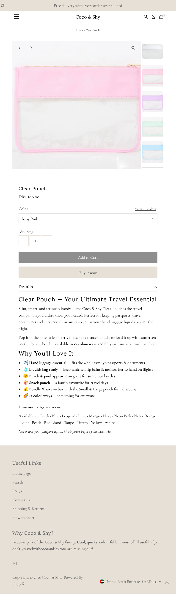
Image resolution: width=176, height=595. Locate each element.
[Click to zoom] (133, 48)
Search (17, 482)
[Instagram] (3, 5)
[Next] (31, 48)
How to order (23, 517)
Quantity (26, 231)
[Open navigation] (16, 16)
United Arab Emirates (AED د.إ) (131, 581)
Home (79, 30)
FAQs (17, 490)
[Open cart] (161, 17)
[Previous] (20, 48)
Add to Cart (88, 257)
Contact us (21, 499)
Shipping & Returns (28, 508)
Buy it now (88, 272)
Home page (21, 473)
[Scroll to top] (166, 582)
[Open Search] (146, 17)
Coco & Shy (88, 17)
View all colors (145, 209)
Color (23, 208)
